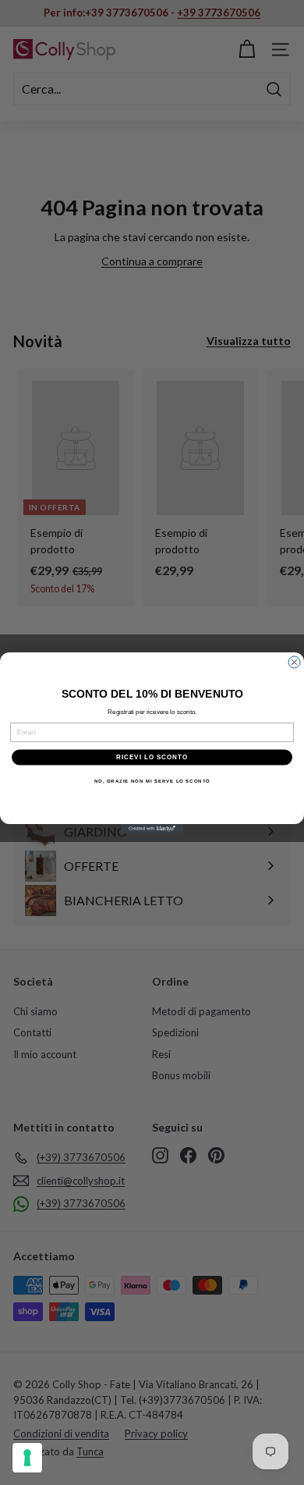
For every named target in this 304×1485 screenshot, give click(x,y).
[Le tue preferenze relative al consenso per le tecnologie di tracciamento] (27, 1458)
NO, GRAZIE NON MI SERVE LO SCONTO (152, 780)
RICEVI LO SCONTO (152, 757)
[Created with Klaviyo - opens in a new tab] (152, 828)
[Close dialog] (294, 662)
